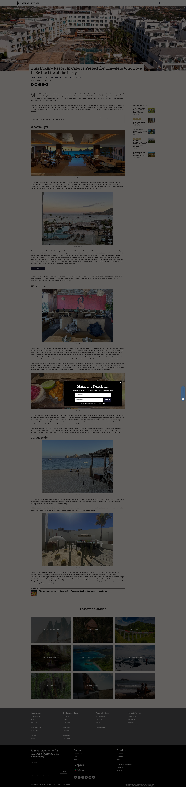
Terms (95, 403)
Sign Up (107, 399)
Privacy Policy (102, 403)
